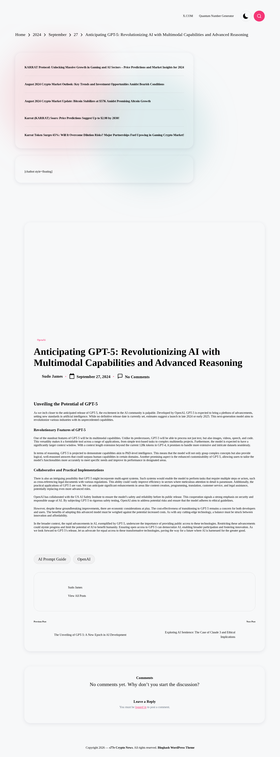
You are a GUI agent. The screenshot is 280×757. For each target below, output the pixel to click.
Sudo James (75, 587)
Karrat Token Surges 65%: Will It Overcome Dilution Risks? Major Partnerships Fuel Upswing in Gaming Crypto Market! (104, 135)
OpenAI (84, 559)
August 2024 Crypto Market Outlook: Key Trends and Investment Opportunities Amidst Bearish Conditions (94, 84)
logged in (140, 707)
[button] (77, 596)
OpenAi (41, 340)
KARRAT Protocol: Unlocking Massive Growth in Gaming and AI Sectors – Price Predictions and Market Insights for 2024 (104, 67)
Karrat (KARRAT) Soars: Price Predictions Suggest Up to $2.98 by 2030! (72, 118)
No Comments (137, 377)
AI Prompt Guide (52, 559)
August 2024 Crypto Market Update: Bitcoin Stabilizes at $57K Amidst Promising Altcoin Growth (88, 101)
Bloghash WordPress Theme (176, 747)
